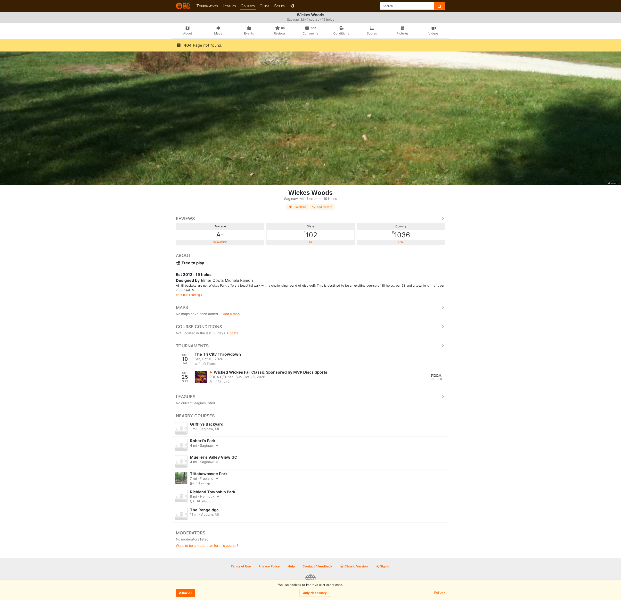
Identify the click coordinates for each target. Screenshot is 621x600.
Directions (300, 207)
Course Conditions (199, 326)
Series (279, 6)
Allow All (185, 593)
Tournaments (207, 6)
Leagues (229, 6)
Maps (182, 307)
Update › (234, 333)
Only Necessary (315, 593)
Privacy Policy (269, 566)
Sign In (384, 566)
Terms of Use (241, 566)
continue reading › (189, 295)
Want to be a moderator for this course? (207, 546)
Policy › (439, 592)
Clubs (264, 6)
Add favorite (324, 207)
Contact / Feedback (317, 566)
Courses (248, 6)
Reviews (185, 218)
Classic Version (356, 566)
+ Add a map (230, 314)
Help (291, 566)
